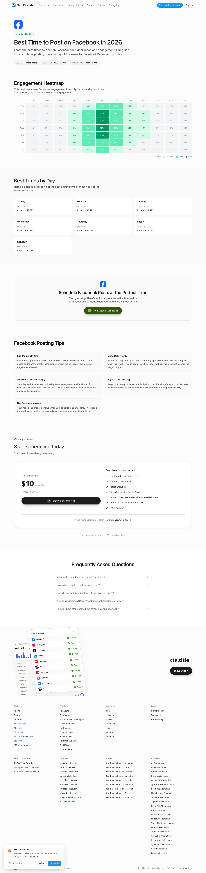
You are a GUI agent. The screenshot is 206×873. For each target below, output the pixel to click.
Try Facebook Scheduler (105, 310)
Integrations (74, 5)
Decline (41, 863)
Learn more (34, 856)
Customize (17, 863)
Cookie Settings (185, 868)
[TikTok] (148, 868)
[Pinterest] (158, 868)
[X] (173, 868)
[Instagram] (143, 868)
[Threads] (163, 868)
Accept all (54, 863)
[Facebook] (138, 868)
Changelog (114, 5)
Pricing (101, 5)
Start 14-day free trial (170, 5)
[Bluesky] (168, 868)
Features (42, 5)
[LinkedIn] (153, 868)
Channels (58, 5)
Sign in (189, 5)
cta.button (181, 671)
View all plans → (123, 520)
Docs (89, 5)
